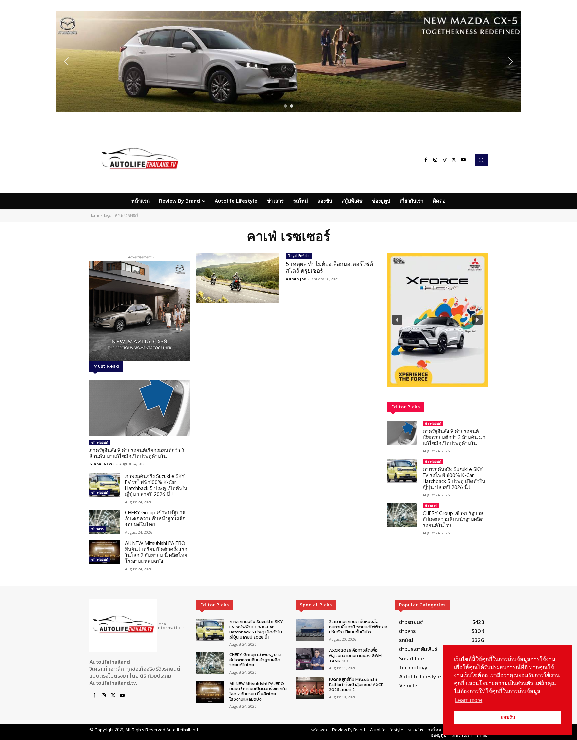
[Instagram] (435, 160)
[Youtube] (463, 160)
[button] (288, 61)
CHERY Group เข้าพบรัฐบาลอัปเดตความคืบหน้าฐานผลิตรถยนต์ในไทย (155, 518)
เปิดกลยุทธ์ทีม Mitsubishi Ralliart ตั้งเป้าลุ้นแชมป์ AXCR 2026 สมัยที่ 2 (356, 684)
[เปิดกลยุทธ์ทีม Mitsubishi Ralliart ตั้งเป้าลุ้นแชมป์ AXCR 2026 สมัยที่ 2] (309, 688)
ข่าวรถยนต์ (99, 442)
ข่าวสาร (97, 528)
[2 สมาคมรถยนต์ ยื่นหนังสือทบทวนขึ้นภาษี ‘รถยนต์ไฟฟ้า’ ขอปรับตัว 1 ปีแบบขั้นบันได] (309, 630)
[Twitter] (454, 160)
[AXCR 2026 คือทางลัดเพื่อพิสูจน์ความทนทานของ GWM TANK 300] (309, 659)
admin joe (296, 278)
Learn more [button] (468, 700)
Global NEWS (102, 463)
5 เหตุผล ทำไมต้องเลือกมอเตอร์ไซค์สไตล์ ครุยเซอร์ (329, 267)
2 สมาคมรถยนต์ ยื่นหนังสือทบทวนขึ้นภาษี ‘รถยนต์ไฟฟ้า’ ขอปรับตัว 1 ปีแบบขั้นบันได (358, 626)
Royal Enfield (299, 255)
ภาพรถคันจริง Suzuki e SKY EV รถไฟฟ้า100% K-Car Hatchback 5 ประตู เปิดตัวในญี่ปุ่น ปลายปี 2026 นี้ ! (156, 485)
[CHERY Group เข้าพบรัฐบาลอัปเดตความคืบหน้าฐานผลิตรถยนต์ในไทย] (104, 522)
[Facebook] (426, 160)
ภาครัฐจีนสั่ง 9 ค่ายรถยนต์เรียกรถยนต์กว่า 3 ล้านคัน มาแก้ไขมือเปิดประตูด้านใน (136, 453)
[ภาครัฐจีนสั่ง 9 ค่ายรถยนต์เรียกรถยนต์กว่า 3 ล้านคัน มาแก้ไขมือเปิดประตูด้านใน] (139, 408)
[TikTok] (444, 160)
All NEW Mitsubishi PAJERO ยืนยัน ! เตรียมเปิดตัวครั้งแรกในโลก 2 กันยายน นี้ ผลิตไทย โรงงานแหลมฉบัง (156, 552)
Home (94, 215)
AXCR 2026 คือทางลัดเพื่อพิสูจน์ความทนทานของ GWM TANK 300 (355, 655)
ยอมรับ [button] (508, 717)
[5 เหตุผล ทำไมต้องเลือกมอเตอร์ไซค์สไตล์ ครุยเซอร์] (237, 278)
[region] (288, 61)
